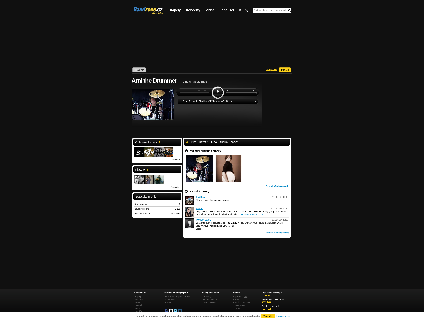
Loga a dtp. (238, 308)
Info (193, 142)
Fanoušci (227, 10)
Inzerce (168, 302)
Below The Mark (255, 101)
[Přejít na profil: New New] (149, 150)
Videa (210, 10)
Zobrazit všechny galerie (277, 186)
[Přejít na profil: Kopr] (168, 150)
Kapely (175, 10)
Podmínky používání (242, 302)
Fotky (234, 142)
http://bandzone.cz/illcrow (252, 214)
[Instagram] (180, 310)
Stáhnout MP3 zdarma (250, 101)
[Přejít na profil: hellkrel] (149, 177)
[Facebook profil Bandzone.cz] (167, 310)
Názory (203, 142)
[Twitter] (176, 310)
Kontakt (236, 299)
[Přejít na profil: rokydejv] (139, 177)
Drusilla (199, 208)
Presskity (207, 296)
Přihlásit (285, 70)
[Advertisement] (212, 41)
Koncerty (193, 10)
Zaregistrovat (271, 69)
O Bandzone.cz (239, 305)
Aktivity (140, 70)
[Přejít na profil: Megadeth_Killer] (159, 177)
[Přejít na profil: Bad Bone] (189, 197)
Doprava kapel (209, 302)
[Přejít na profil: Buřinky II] (139, 150)
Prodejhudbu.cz (210, 299)
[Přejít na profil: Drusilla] (189, 208)
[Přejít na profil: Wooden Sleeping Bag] (159, 150)
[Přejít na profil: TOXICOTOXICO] (189, 219)
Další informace (283, 316)
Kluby (243, 10)
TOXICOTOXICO (203, 220)
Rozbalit (175, 159)
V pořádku (268, 316)
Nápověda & (240, 296)
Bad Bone (200, 197)
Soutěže (138, 311)
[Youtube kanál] (171, 310)
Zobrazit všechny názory (277, 233)
